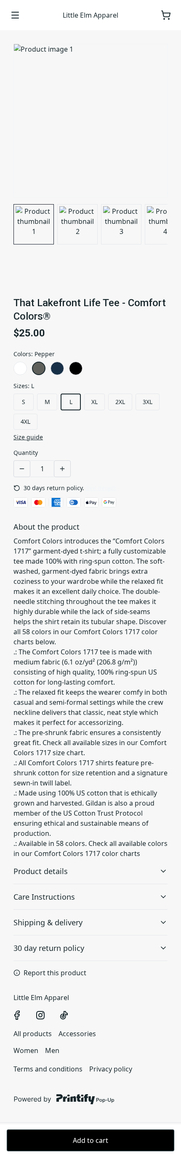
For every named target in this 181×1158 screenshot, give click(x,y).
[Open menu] (15, 15)
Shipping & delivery (48, 922)
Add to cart (90, 1140)
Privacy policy (110, 1069)
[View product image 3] (121, 224)
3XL (147, 402)
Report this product (55, 972)
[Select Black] (76, 368)
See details (101, 488)
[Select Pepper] (38, 368)
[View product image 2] (77, 224)
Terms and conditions (48, 1069)
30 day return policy (48, 948)
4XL (25, 421)
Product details (40, 871)
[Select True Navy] (57, 368)
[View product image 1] (33, 224)
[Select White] (20, 368)
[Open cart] (165, 15)
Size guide (28, 437)
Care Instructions (44, 897)
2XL (120, 402)
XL (94, 402)
